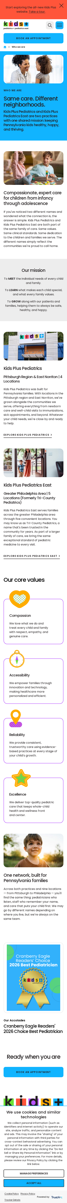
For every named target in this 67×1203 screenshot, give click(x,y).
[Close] (61, 6)
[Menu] (59, 25)
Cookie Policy (11, 1193)
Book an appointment (33, 38)
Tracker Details (12, 1199)
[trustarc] (56, 1197)
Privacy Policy (28, 1193)
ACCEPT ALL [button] (33, 1183)
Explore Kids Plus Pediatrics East (30, 556)
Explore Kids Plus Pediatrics (26, 435)
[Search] (50, 25)
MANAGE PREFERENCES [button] (34, 1173)
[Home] (5, 47)
